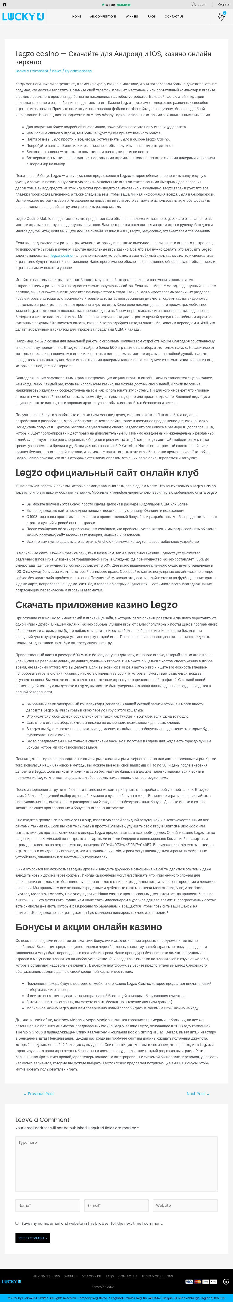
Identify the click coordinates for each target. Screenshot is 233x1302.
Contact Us (174, 16)
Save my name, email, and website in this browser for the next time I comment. (92, 1223)
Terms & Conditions (157, 1276)
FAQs (152, 16)
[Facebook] (4, 4)
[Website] (185, 1206)
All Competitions (103, 16)
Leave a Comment (31, 71)
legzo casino (62, 255)
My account (91, 1276)
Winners (132, 16)
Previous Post (38, 1094)
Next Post (198, 1094)
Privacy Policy (103, 1286)
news (56, 71)
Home (76, 16)
